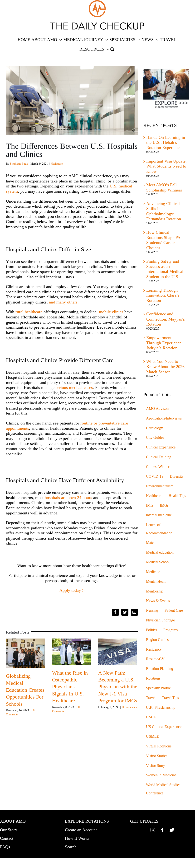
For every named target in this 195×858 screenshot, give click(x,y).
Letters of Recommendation (159, 529)
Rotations (153, 678)
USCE (151, 717)
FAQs (5, 846)
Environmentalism (159, 486)
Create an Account (81, 829)
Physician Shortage (160, 620)
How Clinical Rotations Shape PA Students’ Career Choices (163, 240)
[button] (112, 49)
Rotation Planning (159, 669)
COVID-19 (154, 476)
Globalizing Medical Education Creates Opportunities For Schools (25, 690)
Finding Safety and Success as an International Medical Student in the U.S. (164, 269)
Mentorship (154, 591)
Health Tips (177, 496)
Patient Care (174, 610)
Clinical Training (158, 457)
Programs (170, 630)
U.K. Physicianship (160, 707)
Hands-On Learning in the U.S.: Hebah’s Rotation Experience (165, 142)
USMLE (152, 736)
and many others (63, 302)
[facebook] (162, 830)
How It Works (77, 838)
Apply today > (71, 590)
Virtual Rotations (158, 746)
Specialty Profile (158, 688)
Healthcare (57, 163)
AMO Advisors (157, 408)
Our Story (8, 829)
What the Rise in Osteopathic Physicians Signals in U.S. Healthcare (70, 687)
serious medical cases (74, 387)
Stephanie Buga (19, 163)
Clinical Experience (161, 447)
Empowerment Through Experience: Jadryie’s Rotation (164, 342)
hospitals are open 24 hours (68, 497)
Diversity (177, 476)
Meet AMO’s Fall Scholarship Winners (164, 187)
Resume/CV (155, 659)
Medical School (158, 562)
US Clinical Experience (163, 727)
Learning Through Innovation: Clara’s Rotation (162, 295)
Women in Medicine (161, 775)
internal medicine (159, 515)
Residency (154, 649)
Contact (6, 838)
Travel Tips (170, 698)
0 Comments (129, 707)
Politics (151, 630)
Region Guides (157, 640)
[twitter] (172, 830)
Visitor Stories (156, 756)
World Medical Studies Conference (163, 789)
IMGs (164, 505)
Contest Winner (157, 467)
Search (71, 846)
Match (151, 543)
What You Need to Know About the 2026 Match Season (165, 366)
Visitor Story (155, 766)
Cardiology (154, 428)
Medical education (160, 552)
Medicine (153, 572)
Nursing (152, 610)
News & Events (158, 601)
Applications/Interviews (164, 418)
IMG (149, 505)
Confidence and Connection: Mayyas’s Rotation (165, 319)
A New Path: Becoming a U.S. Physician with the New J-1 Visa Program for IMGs (117, 687)
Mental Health (156, 581)
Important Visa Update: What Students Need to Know (166, 166)
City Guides (155, 437)
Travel (151, 698)
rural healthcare (28, 311)
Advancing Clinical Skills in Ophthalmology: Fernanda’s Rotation (163, 211)
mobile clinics (111, 311)
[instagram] (153, 830)
